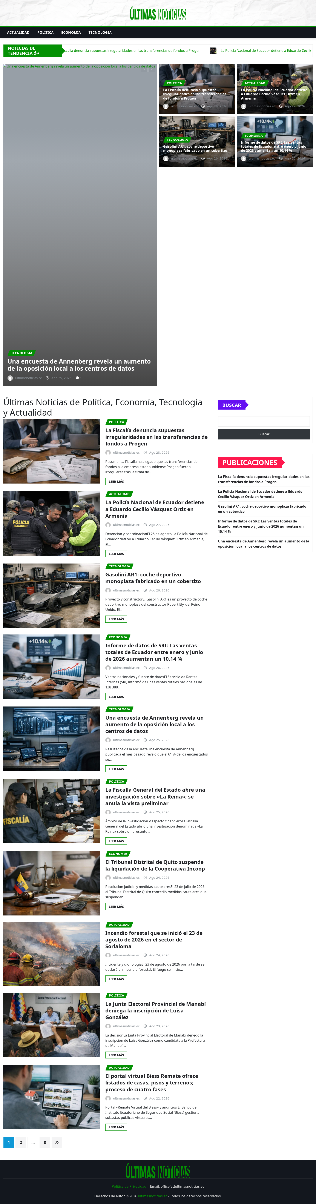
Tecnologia (100, 32)
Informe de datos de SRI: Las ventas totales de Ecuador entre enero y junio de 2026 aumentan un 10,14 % (273, 146)
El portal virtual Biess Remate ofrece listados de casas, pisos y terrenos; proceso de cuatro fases (151, 863)
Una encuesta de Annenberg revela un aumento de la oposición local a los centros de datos (154, 504)
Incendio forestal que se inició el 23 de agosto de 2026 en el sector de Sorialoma (153, 720)
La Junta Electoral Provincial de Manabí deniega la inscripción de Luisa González (155, 791)
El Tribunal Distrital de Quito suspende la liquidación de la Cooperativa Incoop (155, 646)
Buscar (231, 185)
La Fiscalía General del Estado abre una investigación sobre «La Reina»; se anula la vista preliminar (155, 577)
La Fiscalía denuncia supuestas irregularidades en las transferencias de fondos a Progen (194, 94)
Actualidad (18, 32)
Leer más (116, 262)
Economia (71, 32)
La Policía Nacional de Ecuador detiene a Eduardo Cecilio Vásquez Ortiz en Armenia (274, 94)
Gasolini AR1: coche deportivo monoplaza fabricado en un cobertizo (124, 145)
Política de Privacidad (129, 967)
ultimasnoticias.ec (152, 976)
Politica (45, 32)
